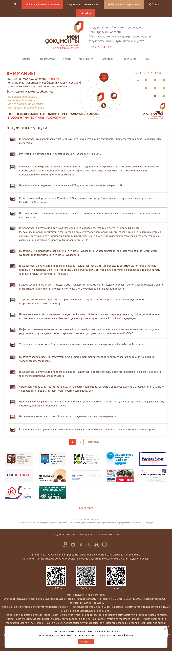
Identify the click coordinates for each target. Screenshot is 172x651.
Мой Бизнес (86, 58)
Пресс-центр (129, 58)
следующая (93, 441)
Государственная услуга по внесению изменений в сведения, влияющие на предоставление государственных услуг (87, 429)
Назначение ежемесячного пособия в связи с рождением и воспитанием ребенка (67, 416)
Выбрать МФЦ (47, 58)
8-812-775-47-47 (100, 47)
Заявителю (107, 58)
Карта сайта (86, 507)
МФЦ (148, 58)
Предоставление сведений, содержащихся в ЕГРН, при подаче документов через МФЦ (70, 185)
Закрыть (86, 641)
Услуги (67, 58)
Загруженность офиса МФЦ (83, 4)
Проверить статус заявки (125, 4)
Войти (87, 13)
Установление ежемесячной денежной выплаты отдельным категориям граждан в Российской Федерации (82, 344)
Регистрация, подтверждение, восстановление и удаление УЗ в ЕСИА (60, 153)
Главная (26, 58)
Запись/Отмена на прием (43, 4)
